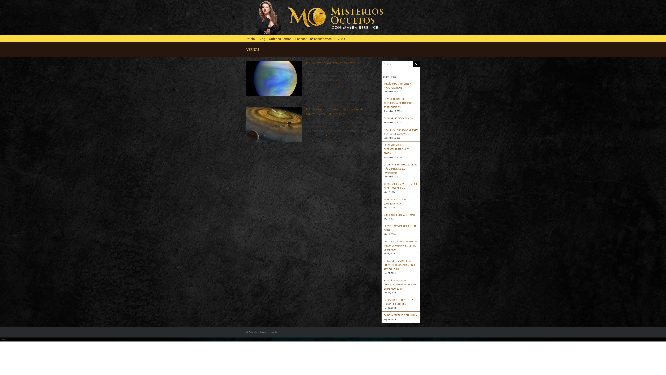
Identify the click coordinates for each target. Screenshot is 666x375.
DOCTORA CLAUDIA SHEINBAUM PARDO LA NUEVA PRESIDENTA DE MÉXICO (400, 245)
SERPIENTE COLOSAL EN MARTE (400, 214)
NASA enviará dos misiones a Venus (332, 63)
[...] (337, 79)
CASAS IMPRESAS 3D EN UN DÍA (400, 315)
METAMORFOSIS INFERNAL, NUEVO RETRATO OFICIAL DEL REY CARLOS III (399, 265)
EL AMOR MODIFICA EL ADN (398, 118)
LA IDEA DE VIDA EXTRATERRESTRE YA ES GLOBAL (396, 149)
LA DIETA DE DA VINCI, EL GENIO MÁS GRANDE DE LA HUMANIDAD (400, 168)
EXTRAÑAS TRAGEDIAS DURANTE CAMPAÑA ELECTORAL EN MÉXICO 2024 (400, 284)
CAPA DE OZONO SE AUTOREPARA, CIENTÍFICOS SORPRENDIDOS (398, 103)
